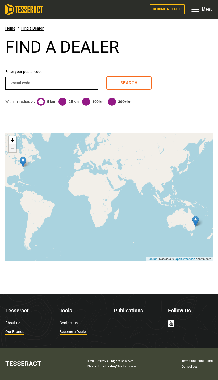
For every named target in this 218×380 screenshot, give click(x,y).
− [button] (12, 148)
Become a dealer (167, 9)
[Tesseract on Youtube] (171, 324)
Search (128, 83)
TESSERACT (23, 363)
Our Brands (14, 331)
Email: (103, 366)
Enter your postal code (23, 71)
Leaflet (152, 259)
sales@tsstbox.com (122, 366)
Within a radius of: (20, 101)
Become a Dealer (73, 331)
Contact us (69, 323)
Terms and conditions (197, 361)
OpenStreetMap (185, 259)
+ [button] (12, 140)
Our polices (190, 367)
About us (12, 323)
